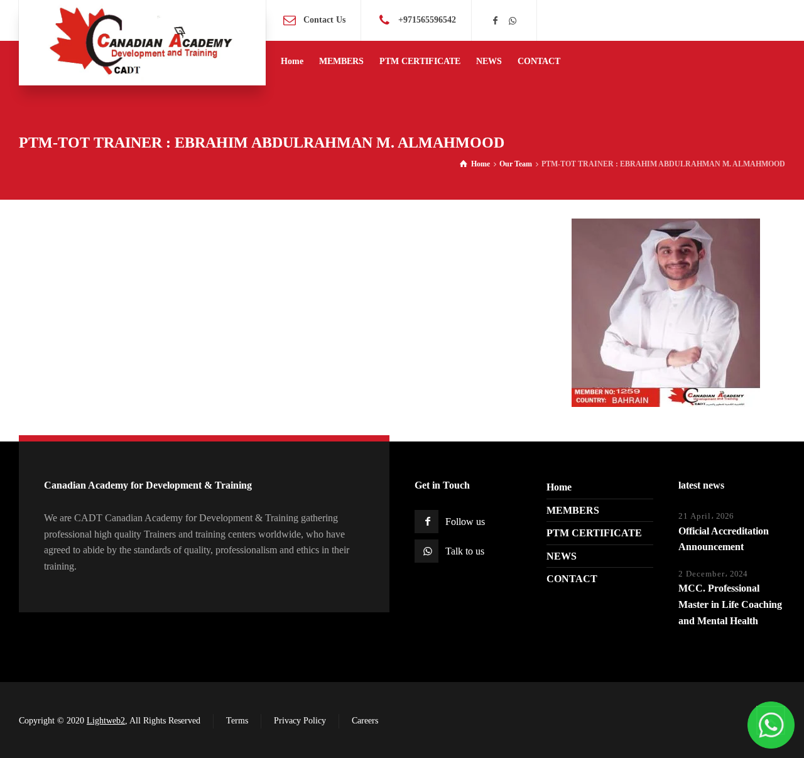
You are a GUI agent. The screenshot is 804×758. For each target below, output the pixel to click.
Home (559, 487)
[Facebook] (495, 21)
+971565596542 (427, 19)
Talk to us (464, 551)
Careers (365, 720)
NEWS (561, 556)
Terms (237, 720)
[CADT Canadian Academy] (142, 42)
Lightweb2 (106, 720)
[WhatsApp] (512, 21)
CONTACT (571, 578)
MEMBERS (572, 510)
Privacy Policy (300, 720)
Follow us (465, 521)
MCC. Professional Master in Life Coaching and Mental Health (730, 604)
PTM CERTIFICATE (594, 533)
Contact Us (324, 19)
